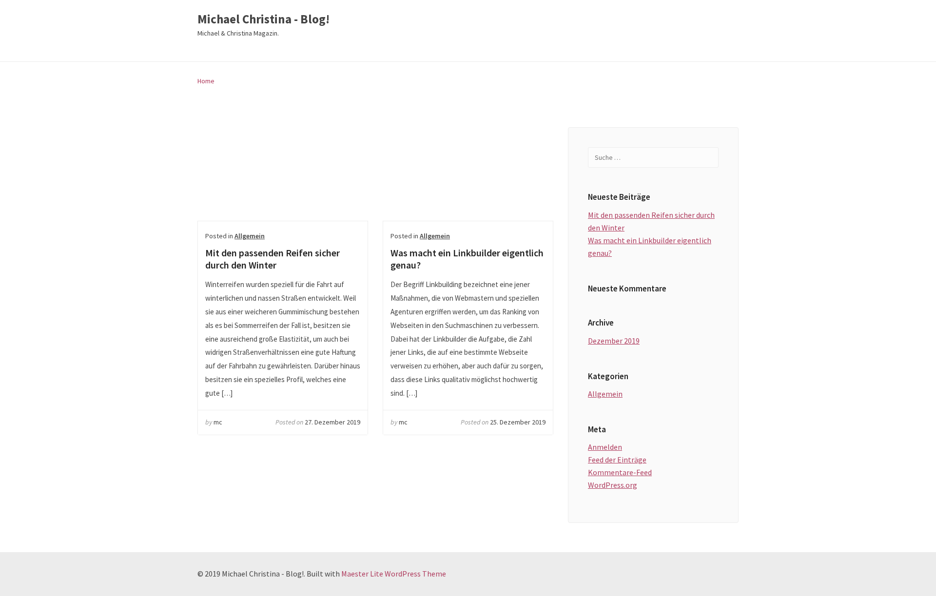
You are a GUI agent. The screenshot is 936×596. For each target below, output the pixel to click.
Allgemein (249, 235)
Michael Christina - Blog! (263, 19)
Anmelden (605, 447)
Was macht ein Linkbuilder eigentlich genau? (468, 174)
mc (218, 422)
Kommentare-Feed (620, 472)
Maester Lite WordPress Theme (393, 573)
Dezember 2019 (614, 341)
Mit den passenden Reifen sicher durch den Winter (282, 174)
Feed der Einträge (617, 459)
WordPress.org (612, 485)
